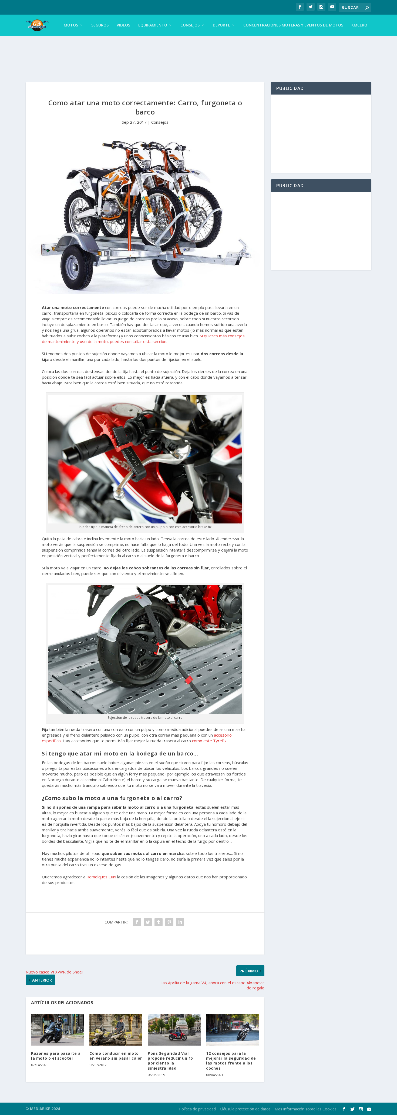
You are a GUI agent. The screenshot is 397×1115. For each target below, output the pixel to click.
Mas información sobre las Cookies (306, 1108)
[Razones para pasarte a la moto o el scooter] (57, 1030)
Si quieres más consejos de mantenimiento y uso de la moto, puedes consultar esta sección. (143, 338)
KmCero (359, 25)
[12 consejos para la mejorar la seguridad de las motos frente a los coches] (232, 1030)
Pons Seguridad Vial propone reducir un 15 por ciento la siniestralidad (170, 1061)
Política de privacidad (197, 1108)
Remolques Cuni (101, 876)
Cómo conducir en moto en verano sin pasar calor (115, 1056)
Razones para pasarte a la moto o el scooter (55, 1056)
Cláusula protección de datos (245, 1108)
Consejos (190, 25)
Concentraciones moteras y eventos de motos (293, 25)
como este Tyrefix (209, 740)
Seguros (100, 25)
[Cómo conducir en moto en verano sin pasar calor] (115, 1030)
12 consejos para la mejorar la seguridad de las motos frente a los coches (231, 1061)
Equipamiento (152, 25)
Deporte (221, 25)
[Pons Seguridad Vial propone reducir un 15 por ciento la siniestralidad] (174, 1030)
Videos (123, 25)
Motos (71, 25)
